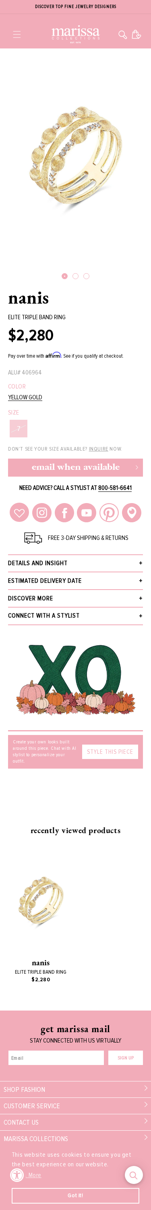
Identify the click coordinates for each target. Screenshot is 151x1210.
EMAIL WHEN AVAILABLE (76, 467)
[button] (17, 34)
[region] (75, 7)
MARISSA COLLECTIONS (36, 1138)
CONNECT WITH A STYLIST (44, 616)
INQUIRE (98, 448)
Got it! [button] (75, 1195)
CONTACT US (21, 1122)
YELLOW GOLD (25, 397)
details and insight (38, 563)
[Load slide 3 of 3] (86, 276)
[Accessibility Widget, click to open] (17, 1175)
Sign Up (126, 1058)
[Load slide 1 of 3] (64, 276)
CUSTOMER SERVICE (32, 1105)
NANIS (28, 297)
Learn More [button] (27, 1175)
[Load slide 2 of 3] (75, 276)
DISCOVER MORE (30, 598)
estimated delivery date (45, 581)
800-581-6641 (115, 487)
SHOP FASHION (24, 1089)
